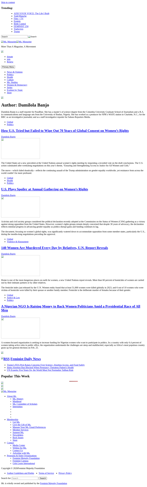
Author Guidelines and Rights (20, 473)
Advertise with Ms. (21, 453)
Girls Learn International (24, 463)
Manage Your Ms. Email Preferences (29, 427)
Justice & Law (13, 297)
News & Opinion (15, 72)
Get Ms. (16, 422)
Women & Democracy (17, 85)
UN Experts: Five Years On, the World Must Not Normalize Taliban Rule (40, 370)
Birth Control (20, 24)
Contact (10, 443)
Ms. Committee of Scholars (25, 404)
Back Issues (18, 437)
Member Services (20, 430)
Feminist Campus (20, 461)
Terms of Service (46, 473)
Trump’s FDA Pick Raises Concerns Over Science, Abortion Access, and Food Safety (46, 365)
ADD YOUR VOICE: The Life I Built (31, 13)
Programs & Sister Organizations (22, 455)
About (12, 396)
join (8, 59)
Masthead (17, 401)
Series (9, 87)
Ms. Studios (12, 82)
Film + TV (19, 18)
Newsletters (18, 435)
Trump (17, 31)
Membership (12, 419)
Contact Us (18, 450)
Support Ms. (18, 432)
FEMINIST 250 (21, 26)
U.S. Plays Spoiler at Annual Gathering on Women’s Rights (44, 189)
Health (10, 77)
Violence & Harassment (17, 241)
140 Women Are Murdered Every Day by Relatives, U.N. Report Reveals (54, 248)
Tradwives (18, 29)
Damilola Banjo (8, 136)
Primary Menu (8, 67)
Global (10, 122)
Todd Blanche (20, 16)
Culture (10, 80)
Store (9, 92)
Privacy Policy (65, 473)
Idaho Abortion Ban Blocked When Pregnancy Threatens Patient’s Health (40, 367)
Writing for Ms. (20, 448)
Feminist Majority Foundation (26, 458)
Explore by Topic (15, 90)
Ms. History (18, 399)
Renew (10, 62)
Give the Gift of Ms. (22, 424)
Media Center (19, 445)
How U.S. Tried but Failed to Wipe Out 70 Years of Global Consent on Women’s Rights (65, 130)
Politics (10, 74)
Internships (18, 406)
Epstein (17, 21)
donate (10, 56)
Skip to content (8, 2)
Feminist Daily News (25, 359)
